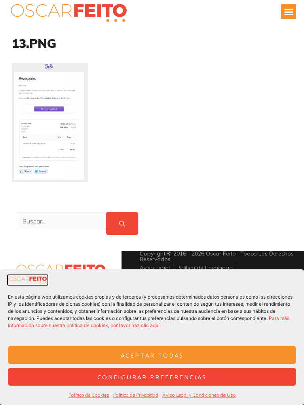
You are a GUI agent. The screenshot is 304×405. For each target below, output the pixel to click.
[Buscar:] (61, 223)
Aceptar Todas (152, 355)
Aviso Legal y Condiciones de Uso (199, 395)
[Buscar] (122, 223)
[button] (288, 11)
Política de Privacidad (135, 395)
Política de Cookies (88, 395)
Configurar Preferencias (152, 377)
